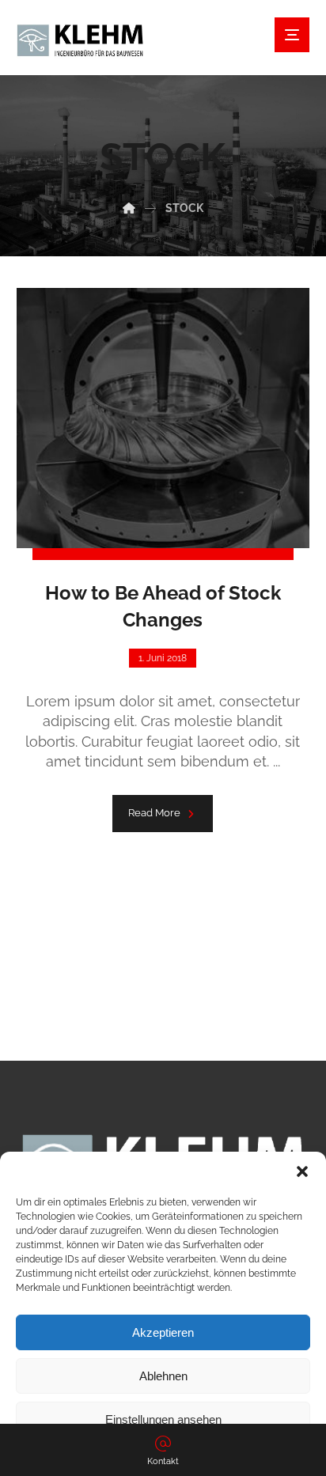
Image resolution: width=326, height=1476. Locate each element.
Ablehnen (163, 1376)
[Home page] (129, 208)
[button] (302, 1171)
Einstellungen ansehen (163, 1419)
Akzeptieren (163, 1332)
